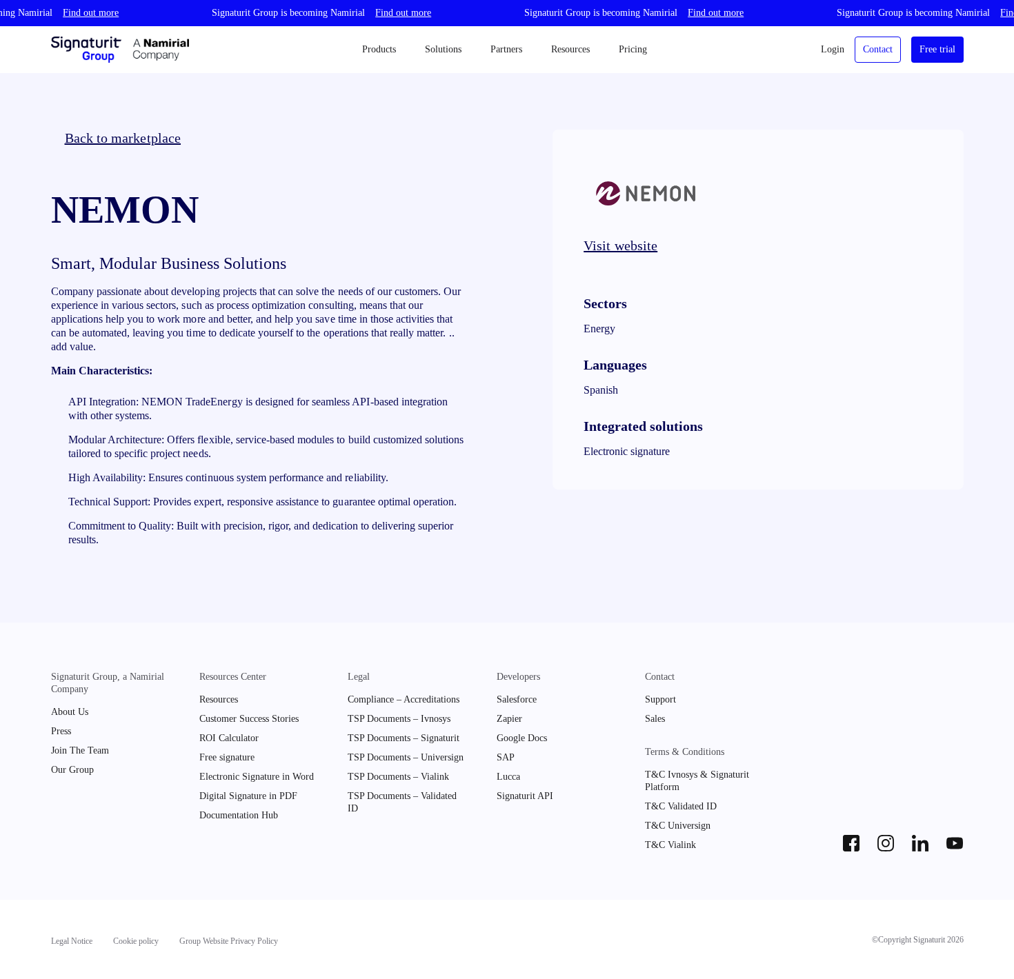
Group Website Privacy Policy (228, 941)
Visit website (620, 245)
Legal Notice (71, 941)
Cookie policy (136, 941)
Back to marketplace (123, 137)
